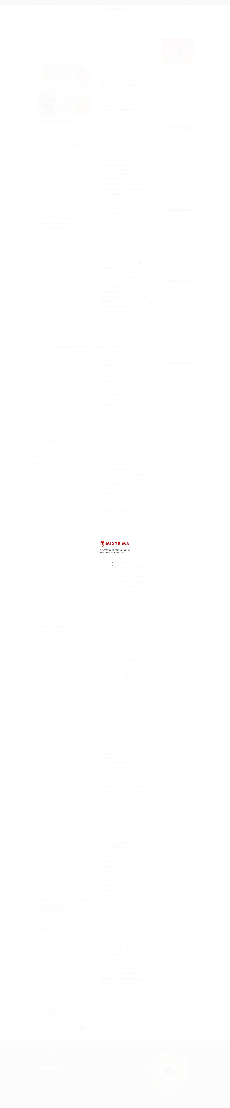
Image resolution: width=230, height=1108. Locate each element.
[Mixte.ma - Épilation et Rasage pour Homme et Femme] (115, 543)
